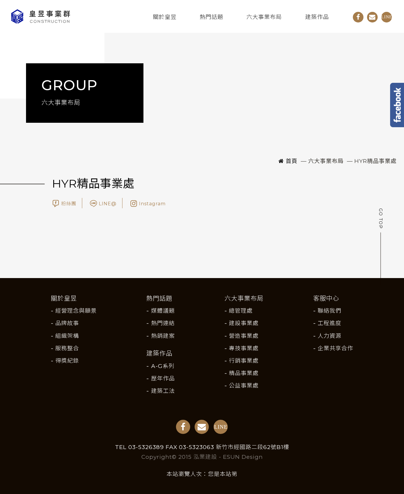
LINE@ (108, 203)
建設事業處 (243, 323)
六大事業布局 (264, 17)
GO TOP (380, 219)
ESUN (231, 456)
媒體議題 (162, 310)
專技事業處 (243, 348)
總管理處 (241, 310)
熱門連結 (162, 323)
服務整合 (67, 348)
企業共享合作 (335, 348)
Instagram (152, 203)
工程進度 (329, 323)
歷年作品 (162, 378)
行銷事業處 (243, 360)
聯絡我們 (329, 310)
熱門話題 (211, 17)
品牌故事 (67, 323)
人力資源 (329, 335)
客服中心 (326, 298)
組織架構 (67, 335)
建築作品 (317, 17)
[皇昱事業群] (70, 16)
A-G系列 (162, 366)
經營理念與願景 (76, 310)
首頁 (291, 161)
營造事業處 (243, 335)
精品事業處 (243, 373)
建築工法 (162, 391)
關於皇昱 (165, 17)
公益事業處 (243, 385)
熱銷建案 (162, 335)
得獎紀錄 (67, 360)
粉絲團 (68, 203)
